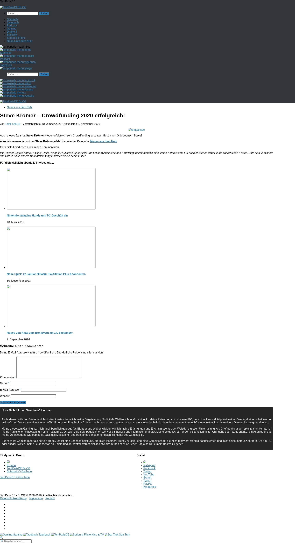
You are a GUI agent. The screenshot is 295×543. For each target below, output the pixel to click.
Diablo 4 (12, 31)
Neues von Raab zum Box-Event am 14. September (40, 332)
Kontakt (50, 498)
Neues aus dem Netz (19, 40)
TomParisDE (12, 123)
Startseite (12, 19)
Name (4, 383)
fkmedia (11, 465)
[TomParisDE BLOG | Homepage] (13, 7)
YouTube (148, 474)
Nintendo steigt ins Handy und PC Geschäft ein (37, 215)
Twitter (147, 471)
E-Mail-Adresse (10, 389)
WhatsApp (149, 486)
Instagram (149, 465)
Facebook (149, 468)
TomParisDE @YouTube (15, 477)
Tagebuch (13, 22)
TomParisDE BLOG (18, 468)
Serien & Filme (16, 37)
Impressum (36, 498)
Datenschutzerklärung (13, 498)
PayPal (147, 483)
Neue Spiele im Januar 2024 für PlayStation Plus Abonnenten (46, 274)
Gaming (11, 28)
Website (5, 396)
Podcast (12, 25)
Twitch (147, 480)
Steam (147, 477)
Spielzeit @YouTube (19, 471)
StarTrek (12, 34)
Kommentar (8, 377)
